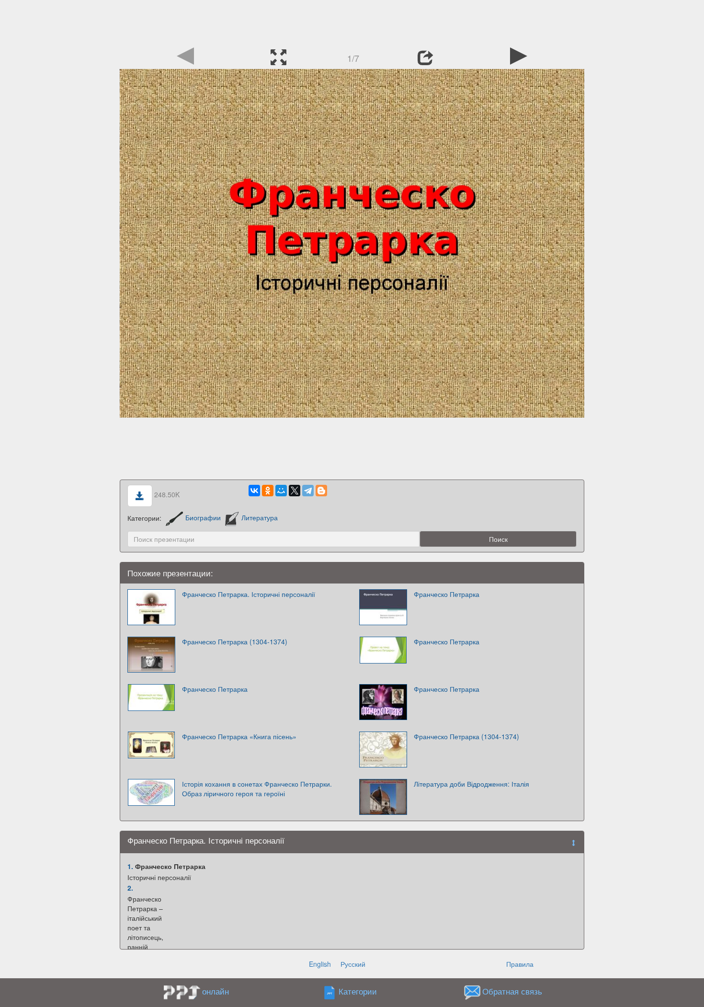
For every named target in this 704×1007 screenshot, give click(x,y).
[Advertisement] (352, 21)
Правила (520, 964)
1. (130, 866)
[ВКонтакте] (254, 490)
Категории (358, 991)
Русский (353, 964)
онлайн (215, 991)
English (320, 964)
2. (130, 888)
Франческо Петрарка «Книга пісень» (239, 736)
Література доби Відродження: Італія (471, 784)
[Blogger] (321, 490)
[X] (294, 490)
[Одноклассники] (267, 490)
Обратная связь (512, 991)
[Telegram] (308, 490)
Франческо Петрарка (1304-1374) (234, 641)
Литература (259, 517)
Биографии (203, 517)
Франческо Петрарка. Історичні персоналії (248, 594)
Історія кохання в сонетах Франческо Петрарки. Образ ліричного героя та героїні (257, 788)
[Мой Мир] (281, 490)
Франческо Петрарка (446, 594)
